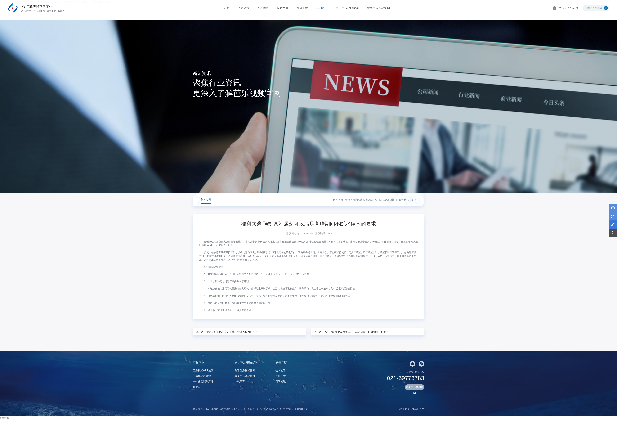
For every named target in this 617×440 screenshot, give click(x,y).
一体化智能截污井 (203, 381)
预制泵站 (209, 241)
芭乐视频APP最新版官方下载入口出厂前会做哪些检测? (356, 331)
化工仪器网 (418, 408)
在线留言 (240, 381)
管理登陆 (288, 408)
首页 (227, 8)
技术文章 (282, 8)
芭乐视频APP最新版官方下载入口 (212, 370)
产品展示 (243, 8)
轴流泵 (197, 387)
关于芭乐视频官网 (347, 8)
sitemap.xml (301, 408)
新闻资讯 (322, 8)
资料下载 (302, 8)
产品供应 (263, 8)
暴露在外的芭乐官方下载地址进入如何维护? (231, 331)
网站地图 (5, 418)
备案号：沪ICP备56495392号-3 (264, 408)
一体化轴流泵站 (202, 376)
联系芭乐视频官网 (378, 8)
